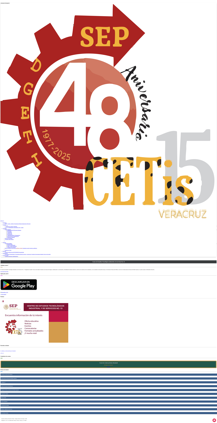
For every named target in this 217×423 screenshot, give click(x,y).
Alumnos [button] (4, 242)
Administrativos (15, 256)
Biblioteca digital (19, 248)
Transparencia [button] (5, 253)
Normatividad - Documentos (15, 254)
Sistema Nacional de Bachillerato (7, 386)
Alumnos (6, 256)
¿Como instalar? (3, 294)
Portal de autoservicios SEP (10, 252)
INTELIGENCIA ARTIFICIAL (13, 236)
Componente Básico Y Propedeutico (13, 235)
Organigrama (16, 223)
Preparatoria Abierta (4, 393)
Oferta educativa (8, 229)
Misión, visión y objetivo (9, 223)
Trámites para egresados (11, 247)
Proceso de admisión (8, 238)
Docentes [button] (4, 251)
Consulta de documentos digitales (37, 254)
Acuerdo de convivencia (11, 248)
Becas (6, 248)
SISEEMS (17, 252)
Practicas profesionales (11, 245)
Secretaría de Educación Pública (6, 374)
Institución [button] (4, 222)
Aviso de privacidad (47, 254)
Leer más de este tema (4, 271)
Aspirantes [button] (4, 228)
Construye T (3, 382)
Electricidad (9, 231)
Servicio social (9, 244)
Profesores (10, 256)
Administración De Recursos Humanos (14, 230)
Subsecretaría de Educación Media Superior (9, 378)
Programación (9, 234)
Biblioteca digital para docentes (6, 409)
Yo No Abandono (4, 401)
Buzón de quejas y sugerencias (25, 254)
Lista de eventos (10, 226)
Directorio (28, 223)
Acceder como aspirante (9, 239)
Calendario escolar (25, 248)
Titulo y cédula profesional (12, 246)
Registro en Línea (8, 250)
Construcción (9, 233)
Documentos (7, 254)
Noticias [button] (4, 224)
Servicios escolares (8, 243)
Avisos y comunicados (9, 227)
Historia (20, 223)
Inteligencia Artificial (11, 237)
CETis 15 (2, 220)
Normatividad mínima (5, 405)
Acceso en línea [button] (5, 255)
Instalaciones (24, 223)
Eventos (6, 225)
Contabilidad (9, 232)
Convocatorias (16, 227)
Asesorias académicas (33, 248)
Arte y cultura (21, 227)
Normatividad (21, 252)
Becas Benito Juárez (4, 413)
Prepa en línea (3, 397)
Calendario (15, 226)
